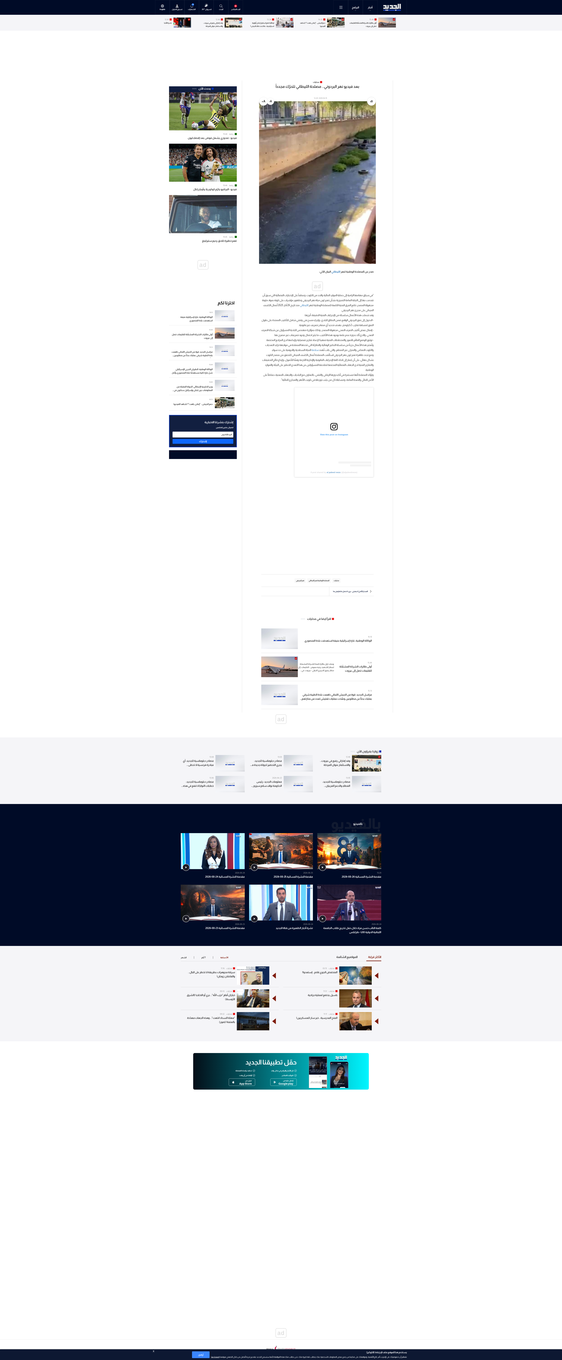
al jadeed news (334, 472)
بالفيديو (358, 823)
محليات (332, 968)
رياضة (231, 134)
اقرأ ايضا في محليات (319, 618)
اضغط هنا (215, 1357)
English (162, 9)
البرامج (355, 7)
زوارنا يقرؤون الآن (367, 751)
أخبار (370, 7)
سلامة (315, 350)
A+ (263, 101)
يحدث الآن (204, 88)
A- (270, 101)
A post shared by (319, 472)
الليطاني (335, 271)
